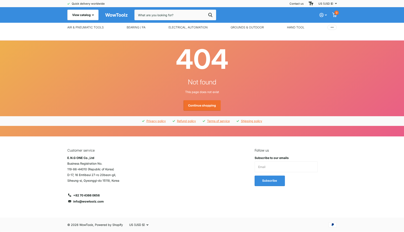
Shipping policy (251, 121)
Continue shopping (202, 105)
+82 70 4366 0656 (86, 195)
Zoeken (210, 15)
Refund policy (186, 121)
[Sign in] (323, 15)
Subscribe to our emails (272, 158)
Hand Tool (295, 27)
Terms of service (218, 121)
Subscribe (270, 180)
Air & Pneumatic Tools (85, 27)
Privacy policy (156, 121)
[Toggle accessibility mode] (311, 3)
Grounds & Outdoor (247, 27)
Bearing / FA (136, 27)
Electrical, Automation (188, 27)
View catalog (81, 15)
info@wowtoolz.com (88, 201)
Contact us (297, 3)
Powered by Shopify (109, 225)
